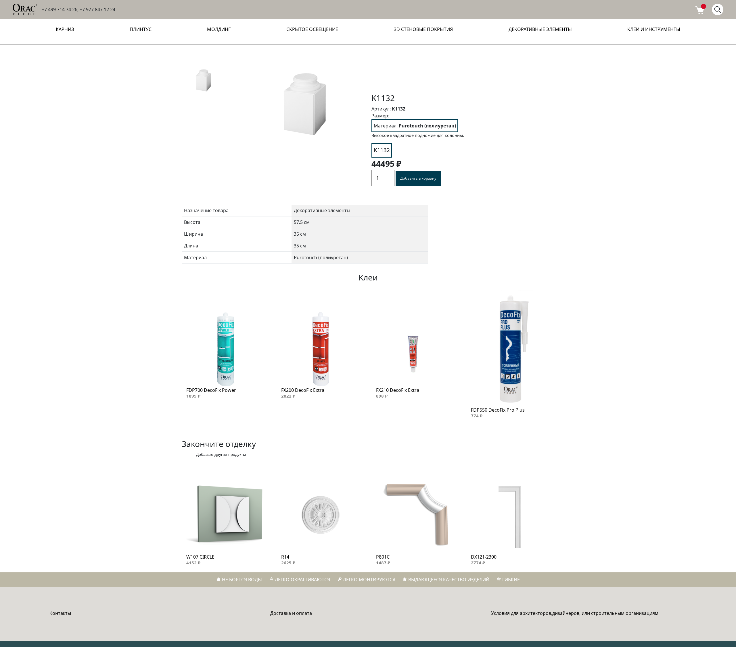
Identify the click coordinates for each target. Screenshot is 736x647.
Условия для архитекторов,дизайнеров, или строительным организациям (574, 613)
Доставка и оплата (291, 613)
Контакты (60, 613)
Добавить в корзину (418, 178)
